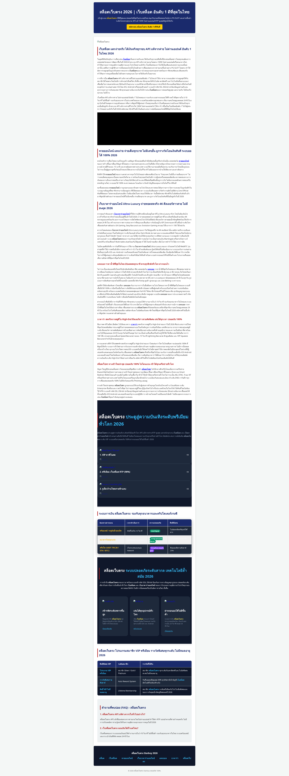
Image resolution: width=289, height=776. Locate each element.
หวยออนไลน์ (127, 758)
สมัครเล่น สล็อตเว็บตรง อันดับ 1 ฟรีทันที (144, 27)
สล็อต (101, 758)
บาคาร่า (174, 758)
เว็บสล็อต (113, 758)
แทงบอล (163, 758)
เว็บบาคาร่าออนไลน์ (146, 758)
